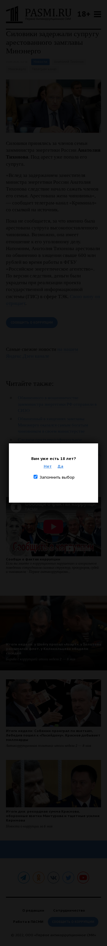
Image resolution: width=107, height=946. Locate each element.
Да (60, 466)
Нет (48, 466)
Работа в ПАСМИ (28, 921)
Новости (40, 62)
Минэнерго (17, 69)
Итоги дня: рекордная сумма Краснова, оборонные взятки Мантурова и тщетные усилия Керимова (53, 815)
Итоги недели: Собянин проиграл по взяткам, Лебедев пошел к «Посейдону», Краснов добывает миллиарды (53, 735)
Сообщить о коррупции (32, 323)
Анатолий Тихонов (69, 62)
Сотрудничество (69, 910)
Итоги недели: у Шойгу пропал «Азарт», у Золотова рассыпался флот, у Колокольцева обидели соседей (53, 648)
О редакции (33, 910)
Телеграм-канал (44, 69)
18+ (83, 14)
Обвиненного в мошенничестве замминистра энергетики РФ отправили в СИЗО (57, 404)
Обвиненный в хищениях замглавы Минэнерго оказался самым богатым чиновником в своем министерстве (53, 425)
